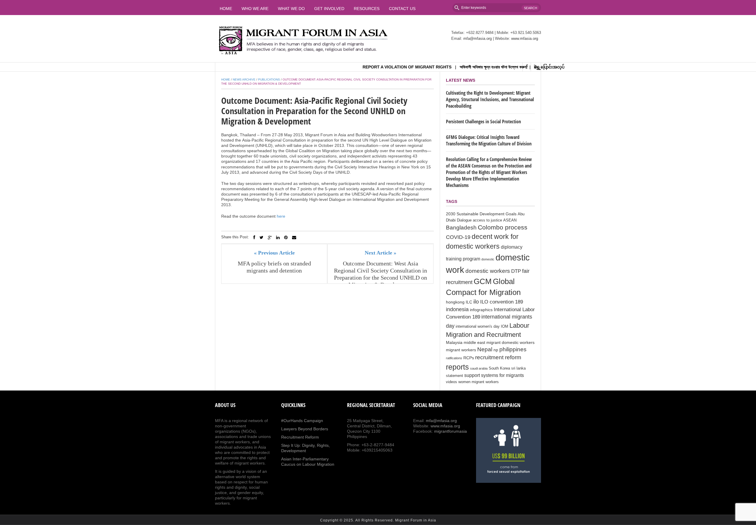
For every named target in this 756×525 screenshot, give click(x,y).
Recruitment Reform (300, 437)
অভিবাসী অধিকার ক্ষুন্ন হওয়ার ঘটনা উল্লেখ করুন (481, 67)
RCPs (468, 357)
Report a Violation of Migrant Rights (395, 67)
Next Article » (380, 252)
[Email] (294, 237)
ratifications (454, 358)
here (281, 216)
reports (457, 367)
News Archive (244, 79)
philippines (513, 349)
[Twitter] (261, 237)
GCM (483, 281)
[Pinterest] (286, 237)
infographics (481, 309)
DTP (516, 271)
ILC (469, 302)
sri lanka (518, 368)
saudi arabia (479, 368)
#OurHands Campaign (302, 420)
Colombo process (502, 227)
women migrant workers (478, 382)
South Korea (499, 368)
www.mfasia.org (524, 38)
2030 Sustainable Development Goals (481, 213)
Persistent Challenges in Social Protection (483, 121)
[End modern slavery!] (508, 450)
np (495, 349)
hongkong (455, 302)
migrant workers (461, 349)
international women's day (478, 326)
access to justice (487, 220)
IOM (504, 326)
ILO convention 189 (501, 302)
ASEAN (510, 220)
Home (226, 8)
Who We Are (255, 8)
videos (451, 382)
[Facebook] (254, 237)
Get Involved (329, 8)
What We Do (291, 8)
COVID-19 (458, 237)
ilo (476, 301)
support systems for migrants (494, 375)
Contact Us (402, 8)
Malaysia (454, 342)
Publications (269, 79)
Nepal (484, 349)
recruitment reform (498, 357)
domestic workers (487, 271)
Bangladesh (461, 227)
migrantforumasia (450, 431)
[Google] (270, 237)
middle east (474, 342)
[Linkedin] (278, 237)
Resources (366, 8)
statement (454, 376)
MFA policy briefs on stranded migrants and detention (274, 267)
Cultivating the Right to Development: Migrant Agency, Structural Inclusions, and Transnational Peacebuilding (490, 99)
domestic (487, 259)
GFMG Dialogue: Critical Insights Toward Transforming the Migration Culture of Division (489, 140)
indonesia (457, 309)
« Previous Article (274, 252)
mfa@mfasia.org (477, 38)
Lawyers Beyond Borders (304, 428)
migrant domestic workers (510, 342)
